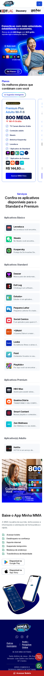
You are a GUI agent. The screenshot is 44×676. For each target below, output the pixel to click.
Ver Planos (11, 71)
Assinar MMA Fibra (18, 176)
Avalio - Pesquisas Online (26, 645)
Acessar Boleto (23, 673)
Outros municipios (12, 644)
